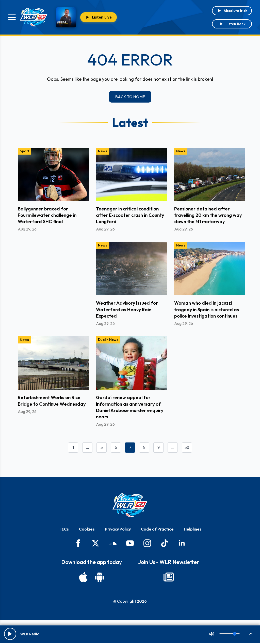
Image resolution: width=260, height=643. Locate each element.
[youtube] (130, 543)
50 (187, 447)
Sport (24, 151)
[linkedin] (182, 543)
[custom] (113, 543)
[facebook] (78, 543)
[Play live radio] (10, 634)
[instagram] (147, 543)
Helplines (193, 529)
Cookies (87, 529)
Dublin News (108, 339)
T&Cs (64, 529)
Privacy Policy (118, 529)
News (102, 151)
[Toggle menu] (12, 17)
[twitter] (95, 543)
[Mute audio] (211, 633)
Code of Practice (157, 529)
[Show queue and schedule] (251, 634)
